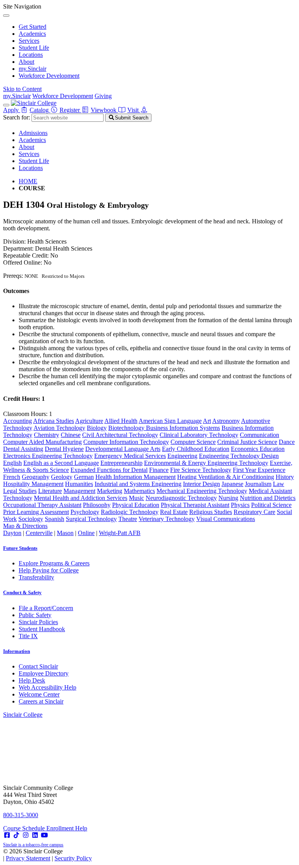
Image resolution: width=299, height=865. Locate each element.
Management (79, 491)
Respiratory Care (254, 512)
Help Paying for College (49, 570)
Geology (61, 477)
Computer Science (193, 442)
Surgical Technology (91, 519)
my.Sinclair (32, 68)
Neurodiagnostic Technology (181, 498)
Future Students (20, 548)
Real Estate (174, 512)
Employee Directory (44, 673)
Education (272, 449)
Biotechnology (127, 428)
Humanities (79, 484)
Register (70, 110)
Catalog (40, 110)
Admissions (33, 133)
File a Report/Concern (46, 608)
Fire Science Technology (200, 470)
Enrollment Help (66, 828)
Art (207, 421)
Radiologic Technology (129, 512)
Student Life (34, 47)
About (26, 61)
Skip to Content (22, 89)
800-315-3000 (20, 815)
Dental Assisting (23, 449)
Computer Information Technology (126, 442)
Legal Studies (20, 491)
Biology (97, 428)
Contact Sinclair (38, 666)
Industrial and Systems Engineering (138, 484)
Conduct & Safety (22, 592)
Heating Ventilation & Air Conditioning (225, 477)
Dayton (12, 533)
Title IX (28, 636)
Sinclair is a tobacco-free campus (33, 844)
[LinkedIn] (35, 835)
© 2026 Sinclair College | (47, 854)
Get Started (32, 26)
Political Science (271, 505)
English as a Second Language (61, 463)
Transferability (36, 577)
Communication (259, 435)
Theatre (127, 519)
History (285, 477)
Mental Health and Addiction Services (80, 498)
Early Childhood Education (195, 449)
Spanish (54, 519)
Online (86, 533)
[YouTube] (44, 835)
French (11, 477)
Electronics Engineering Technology (48, 456)
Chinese (71, 435)
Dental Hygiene (64, 449)
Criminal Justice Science (247, 442)
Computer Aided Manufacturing (42, 442)
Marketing (109, 491)
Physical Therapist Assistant (195, 505)
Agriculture (89, 421)
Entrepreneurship (121, 463)
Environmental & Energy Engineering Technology (206, 463)
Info (16, 651)
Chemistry (46, 435)
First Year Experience (259, 470)
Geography (35, 477)
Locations (31, 54)
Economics (245, 449)
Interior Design (201, 484)
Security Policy (73, 858)
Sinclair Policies (38, 622)
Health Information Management (135, 477)
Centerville (39, 533)
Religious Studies (210, 512)
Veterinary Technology (167, 519)
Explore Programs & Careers (54, 563)
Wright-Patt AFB (120, 533)
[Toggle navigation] (6, 105)
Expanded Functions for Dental (109, 470)
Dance (287, 442)
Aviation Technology (59, 428)
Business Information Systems (183, 428)
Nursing (228, 498)
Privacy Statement (28, 858)
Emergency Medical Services (130, 456)
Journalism (258, 484)
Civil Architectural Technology (120, 435)
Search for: (16, 117)
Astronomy (226, 421)
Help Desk (32, 680)
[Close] (6, 15)
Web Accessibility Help (47, 687)
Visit (133, 110)
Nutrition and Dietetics (267, 498)
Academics (32, 33)
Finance (159, 470)
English (12, 463)
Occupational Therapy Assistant (42, 505)
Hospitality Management (33, 484)
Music (136, 498)
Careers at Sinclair (41, 701)
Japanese (232, 484)
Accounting (17, 421)
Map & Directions (25, 526)
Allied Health (120, 421)
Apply (11, 110)
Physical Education (135, 505)
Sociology (30, 519)
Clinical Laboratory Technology (199, 435)
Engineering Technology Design (239, 456)
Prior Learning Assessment (36, 512)
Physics (240, 505)
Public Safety (35, 615)
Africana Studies (53, 421)
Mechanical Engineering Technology (202, 491)
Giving (103, 96)
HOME (28, 181)
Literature (50, 491)
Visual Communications (225, 519)
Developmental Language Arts (122, 449)
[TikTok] (16, 835)
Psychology (84, 512)
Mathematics (139, 491)
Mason (65, 533)
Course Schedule (24, 828)
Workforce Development (49, 75)
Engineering (182, 456)
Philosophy (97, 505)
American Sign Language (170, 421)
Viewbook (104, 110)
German (84, 477)
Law (278, 484)
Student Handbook (42, 629)
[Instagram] (26, 835)
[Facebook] (7, 835)
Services (29, 40)
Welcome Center (39, 694)
